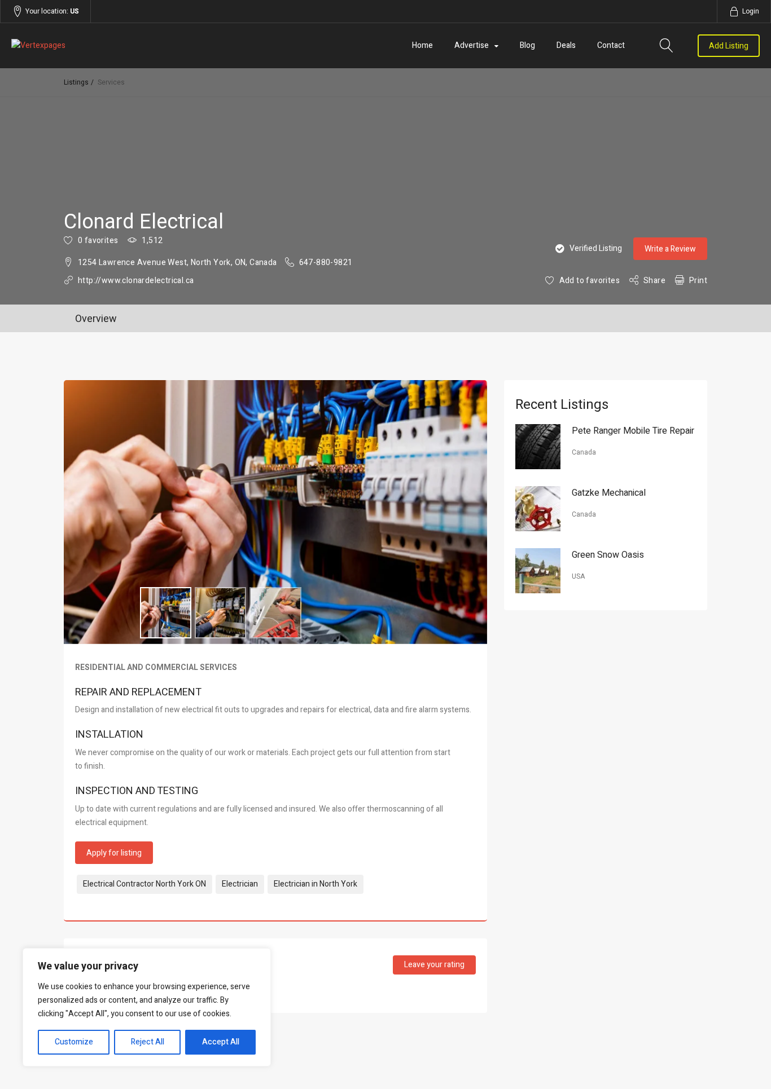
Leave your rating (434, 965)
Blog (527, 45)
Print (698, 280)
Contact (611, 45)
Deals (566, 45)
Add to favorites (589, 280)
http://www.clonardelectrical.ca (136, 280)
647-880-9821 (326, 262)
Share (654, 280)
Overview (96, 319)
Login (750, 11)
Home (422, 45)
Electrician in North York (315, 884)
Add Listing (728, 46)
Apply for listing (114, 853)
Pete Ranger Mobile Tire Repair (633, 431)
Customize (74, 1042)
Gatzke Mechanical (609, 493)
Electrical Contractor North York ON (144, 884)
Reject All (147, 1042)
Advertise (471, 45)
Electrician (240, 884)
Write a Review (670, 249)
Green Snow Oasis (608, 555)
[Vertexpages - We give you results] (123, 45)
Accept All (220, 1042)
